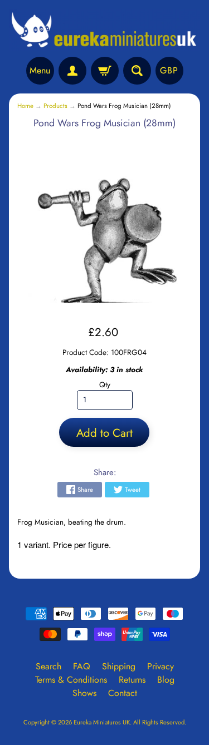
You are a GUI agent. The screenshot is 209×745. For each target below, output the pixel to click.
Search (48, 666)
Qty (104, 384)
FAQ (81, 666)
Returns (132, 679)
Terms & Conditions (71, 679)
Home (25, 105)
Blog (165, 679)
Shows (84, 693)
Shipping (118, 666)
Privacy (160, 666)
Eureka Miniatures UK (102, 722)
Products (55, 105)
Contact (122, 693)
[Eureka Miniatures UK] (104, 30)
